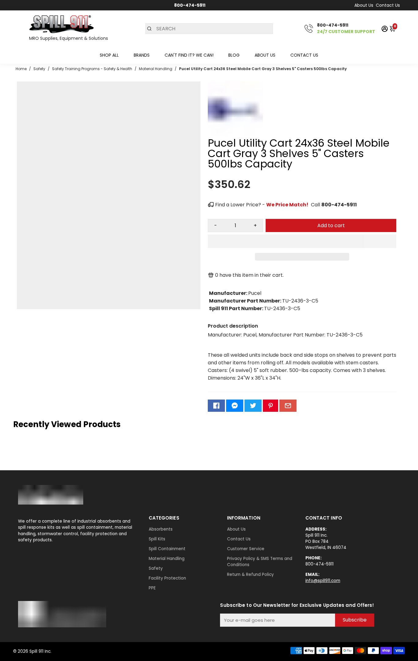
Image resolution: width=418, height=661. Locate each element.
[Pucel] (235, 134)
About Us (363, 5)
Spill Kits (157, 539)
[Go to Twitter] (253, 406)
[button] (302, 241)
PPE (152, 588)
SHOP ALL (109, 55)
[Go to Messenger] (234, 406)
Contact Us (388, 5)
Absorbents (161, 529)
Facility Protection (167, 578)
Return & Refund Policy (250, 574)
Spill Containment (167, 549)
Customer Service (245, 549)
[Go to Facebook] (216, 406)
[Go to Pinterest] (270, 406)
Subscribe (355, 619)
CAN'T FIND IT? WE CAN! (189, 55)
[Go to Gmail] (288, 406)
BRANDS (142, 55)
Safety (156, 568)
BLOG (234, 55)
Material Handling (167, 558)
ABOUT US (265, 55)
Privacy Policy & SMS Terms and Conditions (259, 562)
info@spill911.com (322, 581)
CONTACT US (304, 55)
